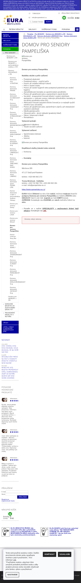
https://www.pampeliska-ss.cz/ (33, 189)
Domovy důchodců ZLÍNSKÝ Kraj (13, 263)
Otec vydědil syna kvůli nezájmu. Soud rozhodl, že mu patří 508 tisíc (10, 349)
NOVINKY (6, 340)
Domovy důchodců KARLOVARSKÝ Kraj (14, 133)
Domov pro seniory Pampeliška (14, 228)
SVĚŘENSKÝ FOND (49, 29)
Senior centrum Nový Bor (13, 236)
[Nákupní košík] (10, 514)
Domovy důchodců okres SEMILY (13, 244)
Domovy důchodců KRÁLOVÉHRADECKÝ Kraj (14, 281)
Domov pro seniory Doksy (14, 205)
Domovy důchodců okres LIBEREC (13, 173)
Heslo (3, 494)
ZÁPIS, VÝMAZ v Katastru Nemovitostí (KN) (8, 329)
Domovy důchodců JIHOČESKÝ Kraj (14, 106)
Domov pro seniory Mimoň (14, 220)
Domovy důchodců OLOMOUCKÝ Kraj (14, 97)
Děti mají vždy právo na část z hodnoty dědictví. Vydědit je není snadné (10, 360)
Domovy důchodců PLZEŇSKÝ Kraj (14, 142)
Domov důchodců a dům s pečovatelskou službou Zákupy (14, 195)
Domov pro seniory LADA (14, 213)
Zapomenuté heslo (8, 501)
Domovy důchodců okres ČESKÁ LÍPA (13, 183)
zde (14, 560)
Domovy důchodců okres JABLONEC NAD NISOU (14, 162)
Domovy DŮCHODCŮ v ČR (12, 72)
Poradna (66, 29)
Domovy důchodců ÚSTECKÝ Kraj (13, 290)
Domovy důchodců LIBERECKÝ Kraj (14, 151)
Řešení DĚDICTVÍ (16, 29)
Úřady (5, 323)
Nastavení (12, 575)
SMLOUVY (32, 29)
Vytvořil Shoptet (74, 575)
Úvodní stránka (4, 29)
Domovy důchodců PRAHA (13, 88)
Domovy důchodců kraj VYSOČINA (14, 80)
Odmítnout (49, 554)
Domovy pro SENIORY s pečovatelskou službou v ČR (13, 64)
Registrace (75, 13)
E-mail (4, 492)
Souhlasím (64, 554)
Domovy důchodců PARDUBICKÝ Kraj (14, 272)
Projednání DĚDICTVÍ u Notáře (10, 314)
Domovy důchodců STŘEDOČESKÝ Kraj (14, 115)
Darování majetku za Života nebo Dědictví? (10, 306)
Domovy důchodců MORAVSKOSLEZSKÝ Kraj (14, 124)
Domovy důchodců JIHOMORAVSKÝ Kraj (14, 253)
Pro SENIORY (10, 53)
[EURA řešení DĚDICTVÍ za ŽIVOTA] (14, 19)
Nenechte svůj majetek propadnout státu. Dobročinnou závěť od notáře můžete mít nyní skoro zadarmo (10, 373)
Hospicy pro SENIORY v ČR (12, 298)
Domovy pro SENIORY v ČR (12, 57)
